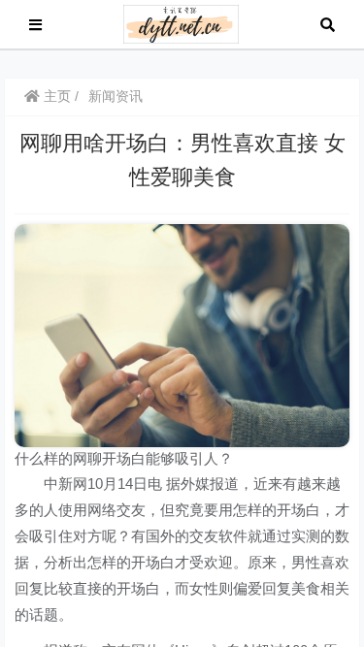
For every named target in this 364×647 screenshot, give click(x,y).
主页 (55, 96)
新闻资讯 (115, 96)
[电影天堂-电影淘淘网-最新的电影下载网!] (181, 23)
